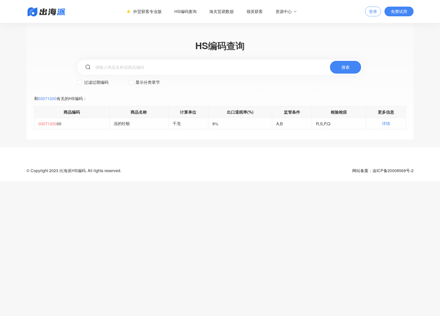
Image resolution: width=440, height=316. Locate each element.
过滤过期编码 (95, 82)
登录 (373, 11)
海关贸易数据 (221, 11)
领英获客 (254, 11)
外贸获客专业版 (147, 11)
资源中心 (284, 11)
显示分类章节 (147, 82)
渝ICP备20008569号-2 (393, 170)
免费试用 (399, 11)
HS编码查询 (185, 11)
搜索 (345, 67)
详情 (386, 123)
